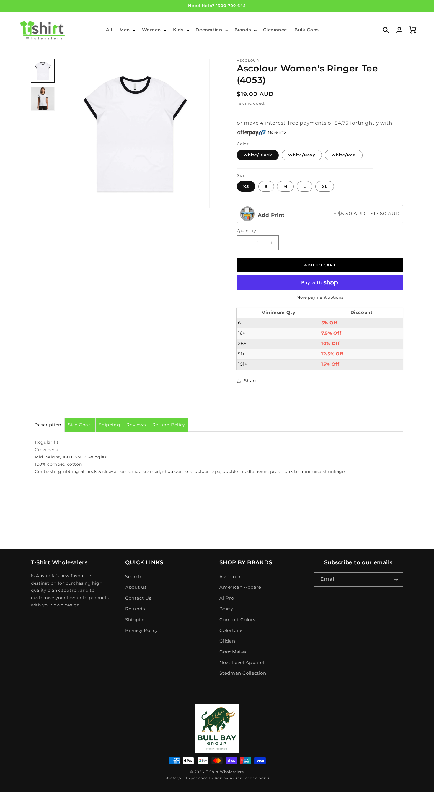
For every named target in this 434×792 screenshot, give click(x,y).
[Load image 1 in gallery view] (43, 71)
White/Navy (302, 154)
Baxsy (226, 609)
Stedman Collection (242, 673)
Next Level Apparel (241, 662)
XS (246, 186)
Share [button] (250, 380)
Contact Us (138, 598)
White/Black (257, 154)
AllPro (226, 598)
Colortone (231, 630)
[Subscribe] (396, 579)
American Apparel (240, 587)
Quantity (246, 230)
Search (133, 576)
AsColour (230, 576)
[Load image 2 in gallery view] (43, 99)
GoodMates (232, 652)
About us (135, 587)
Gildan (227, 641)
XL (324, 186)
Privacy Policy (141, 630)
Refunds (135, 609)
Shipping (135, 619)
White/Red (343, 154)
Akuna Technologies (249, 778)
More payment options (319, 297)
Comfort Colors (237, 619)
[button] (127, 30)
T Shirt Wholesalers (225, 772)
